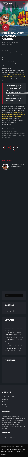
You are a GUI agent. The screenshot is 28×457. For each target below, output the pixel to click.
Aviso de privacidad (8, 396)
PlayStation (5, 44)
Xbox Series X (8, 137)
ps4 (8, 135)
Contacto (5, 399)
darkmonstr (7, 42)
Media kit (5, 407)
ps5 (10, 135)
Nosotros (4, 404)
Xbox (11, 44)
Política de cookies (7, 401)
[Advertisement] (14, 232)
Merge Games (15, 133)
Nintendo (16, 42)
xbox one (14, 135)
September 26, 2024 (14, 100)
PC (21, 42)
